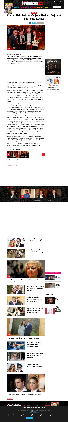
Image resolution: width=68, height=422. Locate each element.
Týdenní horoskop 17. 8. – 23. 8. (57, 299)
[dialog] (34, 414)
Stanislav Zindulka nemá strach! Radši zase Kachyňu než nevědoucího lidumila (35, 310)
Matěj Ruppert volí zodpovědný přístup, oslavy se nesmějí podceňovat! (35, 355)
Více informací (35, 411)
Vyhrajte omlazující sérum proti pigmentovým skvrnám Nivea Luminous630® (58, 309)
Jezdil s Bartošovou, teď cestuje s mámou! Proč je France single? (35, 251)
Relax (34, 7)
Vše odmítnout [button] (38, 417)
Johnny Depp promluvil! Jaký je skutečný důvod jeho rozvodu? (36, 365)
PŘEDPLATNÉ (29, 405)
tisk (43, 22)
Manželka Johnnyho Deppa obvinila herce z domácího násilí (25, 394)
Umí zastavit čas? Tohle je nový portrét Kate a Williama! (23, 338)
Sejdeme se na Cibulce (57, 284)
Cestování (40, 7)
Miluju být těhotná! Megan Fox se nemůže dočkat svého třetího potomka (35, 288)
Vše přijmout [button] (29, 417)
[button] (34, 412)
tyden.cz (56, 313)
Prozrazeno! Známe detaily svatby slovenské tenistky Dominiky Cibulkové (34, 344)
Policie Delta (58, 277)
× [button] (66, 407)
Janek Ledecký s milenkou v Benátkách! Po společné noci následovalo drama (34, 299)
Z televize (24, 7)
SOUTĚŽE (36, 405)
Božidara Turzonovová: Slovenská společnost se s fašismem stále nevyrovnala (26, 281)
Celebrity (17, 7)
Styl (29, 7)
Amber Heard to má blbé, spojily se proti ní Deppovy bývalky (36, 240)
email (38, 22)
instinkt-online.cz (56, 303)
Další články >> (9, 398)
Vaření (47, 7)
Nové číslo (8, 2)
